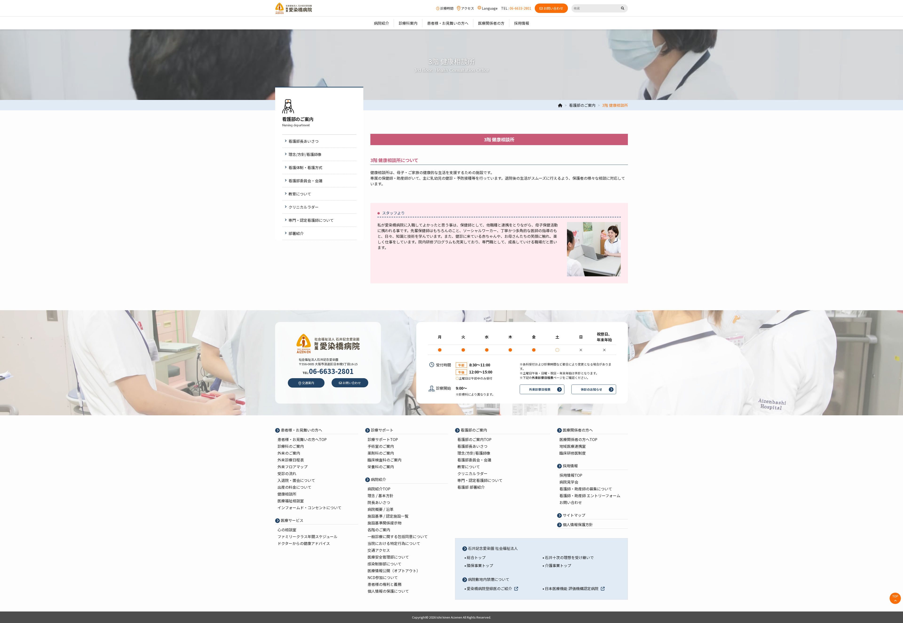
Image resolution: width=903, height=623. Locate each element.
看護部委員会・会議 (474, 460)
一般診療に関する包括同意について (398, 536)
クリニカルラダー (472, 473)
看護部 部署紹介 (471, 487)
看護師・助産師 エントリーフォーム (589, 495)
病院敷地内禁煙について (488, 579)
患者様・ (302, 439)
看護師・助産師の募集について (585, 489)
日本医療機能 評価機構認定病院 (571, 588)
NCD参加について (383, 577)
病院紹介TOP (379, 489)
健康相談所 (286, 494)
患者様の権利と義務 (384, 584)
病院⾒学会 (568, 482)
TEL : (516, 8)
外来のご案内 (288, 453)
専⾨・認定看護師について (480, 480)
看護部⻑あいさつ (472, 446)
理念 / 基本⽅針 (380, 495)
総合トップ (476, 557)
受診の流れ (286, 473)
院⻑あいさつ (379, 502)
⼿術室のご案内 (381, 446)
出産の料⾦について (294, 487)
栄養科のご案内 (381, 466)
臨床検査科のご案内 (384, 460)
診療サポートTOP (383, 439)
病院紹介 (378, 479)
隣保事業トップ (480, 565)
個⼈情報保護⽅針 (577, 524)
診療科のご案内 (290, 446)
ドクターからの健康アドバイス (303, 543)
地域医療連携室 (572, 446)
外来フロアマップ (292, 466)
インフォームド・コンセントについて (309, 507)
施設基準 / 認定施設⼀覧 (388, 516)
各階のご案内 (379, 529)
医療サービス (291, 520)
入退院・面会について (296, 480)
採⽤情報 (570, 465)
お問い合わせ (570, 502)
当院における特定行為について (394, 543)
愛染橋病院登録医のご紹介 (489, 588)
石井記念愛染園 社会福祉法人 (492, 548)
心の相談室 (286, 529)
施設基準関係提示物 (384, 523)
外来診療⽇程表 (290, 460)
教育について (468, 466)
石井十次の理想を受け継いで (569, 557)
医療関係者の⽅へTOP (578, 439)
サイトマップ (573, 515)
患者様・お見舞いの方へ (301, 430)
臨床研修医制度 (572, 453)
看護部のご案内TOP (474, 439)
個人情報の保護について (388, 591)
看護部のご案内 (473, 430)
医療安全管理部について (388, 557)
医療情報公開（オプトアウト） (394, 570)
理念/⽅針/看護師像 (473, 453)
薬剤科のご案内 (381, 453)
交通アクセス (379, 550)
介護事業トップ (558, 565)
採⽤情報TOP (570, 475)
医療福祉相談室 (290, 501)
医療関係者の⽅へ (577, 430)
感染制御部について (384, 564)
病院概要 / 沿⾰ (380, 509)
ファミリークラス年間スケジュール (307, 536)
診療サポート (381, 430)
